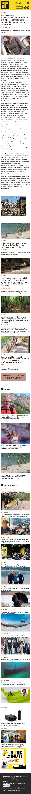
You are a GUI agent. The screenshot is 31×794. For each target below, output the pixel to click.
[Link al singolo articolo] (15, 231)
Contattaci (10, 788)
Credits (11, 790)
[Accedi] (20, 3)
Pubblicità (16, 788)
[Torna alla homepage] (4, 4)
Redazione (5, 788)
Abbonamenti (16, 790)
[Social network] (25, 7)
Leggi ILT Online (17, 3)
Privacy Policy (22, 788)
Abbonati (23, 2)
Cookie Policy (6, 790)
